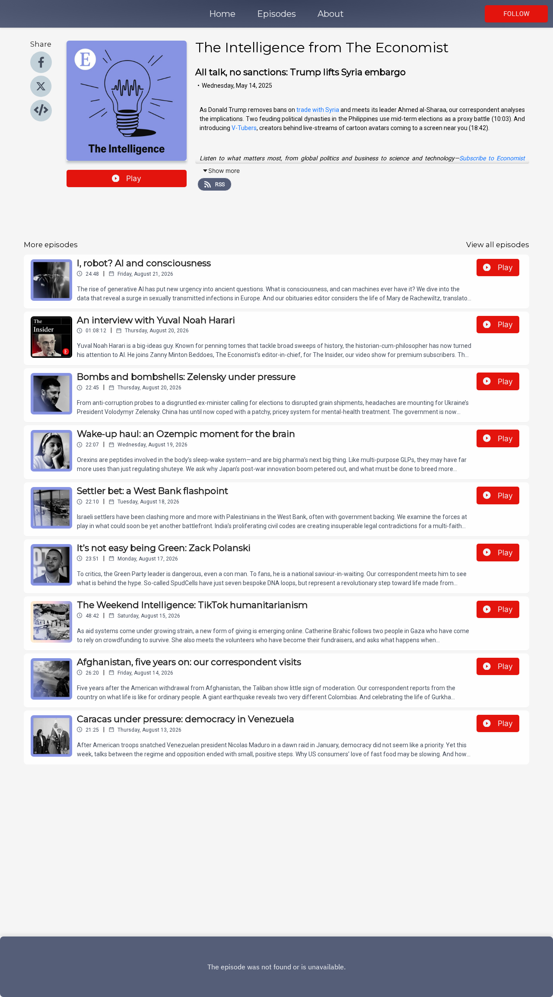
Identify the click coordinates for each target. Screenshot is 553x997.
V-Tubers (244, 127)
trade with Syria (317, 109)
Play (133, 178)
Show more (224, 170)
